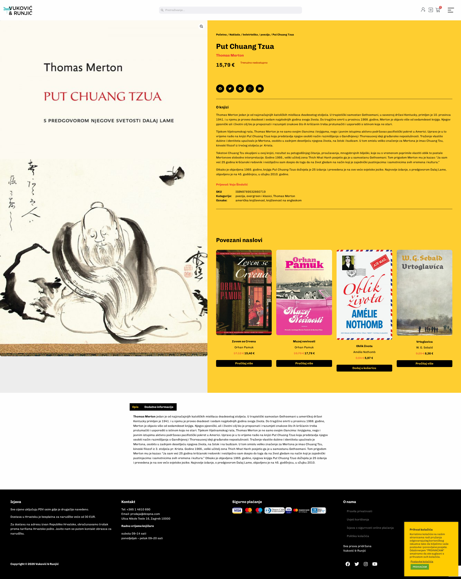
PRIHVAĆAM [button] (420, 566)
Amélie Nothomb (364, 352)
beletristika (250, 34)
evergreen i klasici (259, 196)
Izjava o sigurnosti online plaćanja (370, 527)
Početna (221, 34)
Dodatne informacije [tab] (158, 407)
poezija (265, 34)
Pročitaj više (244, 363)
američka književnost (250, 200)
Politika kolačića (358, 536)
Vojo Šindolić (238, 184)
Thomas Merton (230, 55)
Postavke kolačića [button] (422, 561)
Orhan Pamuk (244, 347)
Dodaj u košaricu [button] (364, 368)
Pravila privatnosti (359, 511)
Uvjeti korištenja (358, 519)
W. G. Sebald (424, 347)
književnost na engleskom (284, 200)
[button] (451, 10)
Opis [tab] (135, 407)
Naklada (234, 34)
